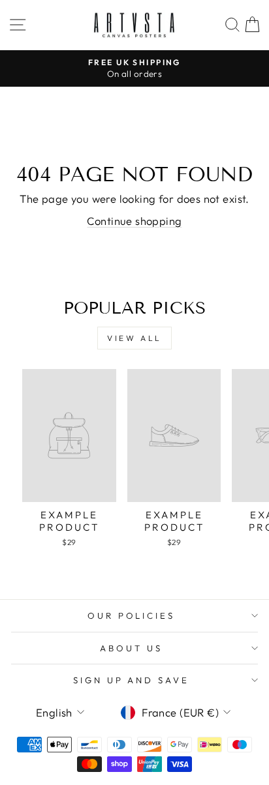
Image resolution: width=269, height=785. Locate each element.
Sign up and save (131, 680)
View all (134, 338)
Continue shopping (134, 221)
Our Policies (131, 615)
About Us (131, 648)
